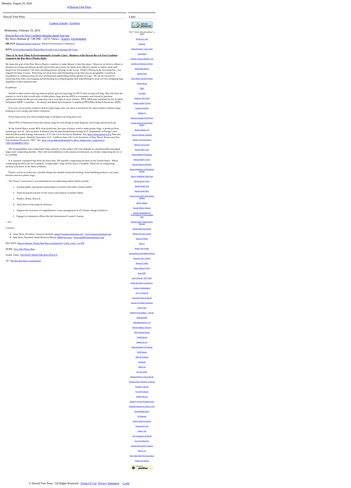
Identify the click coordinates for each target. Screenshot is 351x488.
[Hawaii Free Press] (79, 7)
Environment (78, 38)
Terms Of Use (88, 483)
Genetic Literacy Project (142, 103)
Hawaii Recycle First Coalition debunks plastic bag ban (37, 35)
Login (126, 483)
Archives (74, 23)
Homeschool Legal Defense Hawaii (142, 253)
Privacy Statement (108, 483)
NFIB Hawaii (142, 352)
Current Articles (58, 23)
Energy (65, 38)
